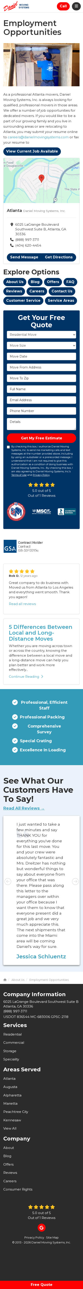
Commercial (13, 1042)
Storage (9, 1051)
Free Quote (41, 1285)
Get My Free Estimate (41, 438)
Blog (35, 282)
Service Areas (61, 300)
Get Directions (59, 257)
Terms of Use (19, 475)
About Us (14, 282)
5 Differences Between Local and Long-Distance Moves (40, 633)
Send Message (24, 257)
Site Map (52, 1237)
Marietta (10, 1103)
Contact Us (62, 291)
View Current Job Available (32, 151)
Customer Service (23, 300)
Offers (53, 282)
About (8, 1148)
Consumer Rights (17, 1189)
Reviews (14, 291)
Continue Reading (24, 676)
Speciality (11, 1059)
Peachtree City (15, 1112)
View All (9, 1128)
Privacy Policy (41, 475)
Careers (36, 291)
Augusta (10, 1087)
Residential (12, 1034)
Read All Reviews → (24, 808)
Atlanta (9, 1078)
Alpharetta (12, 1095)
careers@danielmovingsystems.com (38, 137)
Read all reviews (22, 604)
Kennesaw (12, 1120)
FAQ (70, 282)
